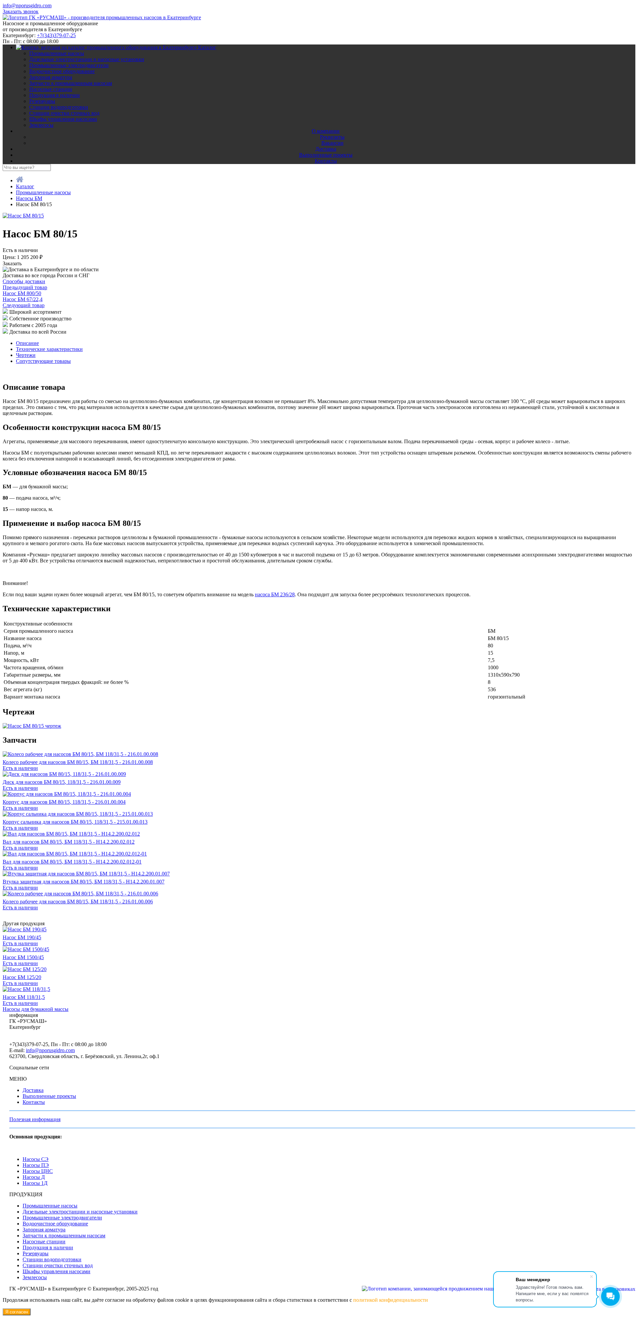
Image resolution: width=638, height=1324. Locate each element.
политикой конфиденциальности (390, 1300)
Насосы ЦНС (38, 1171)
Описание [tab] (27, 343)
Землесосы (41, 125)
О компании (326, 131)
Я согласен (16, 1311)
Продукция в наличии (54, 95)
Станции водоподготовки (58, 107)
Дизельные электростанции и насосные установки (86, 59)
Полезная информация (34, 1119)
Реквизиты (332, 137)
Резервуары (42, 101)
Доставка (325, 149)
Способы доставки (24, 281)
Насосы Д (34, 1177)
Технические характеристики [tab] (49, 349)
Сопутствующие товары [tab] (43, 361)
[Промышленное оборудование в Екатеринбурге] (102, 17)
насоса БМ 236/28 (275, 594)
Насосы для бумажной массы (35, 1009)
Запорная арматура (50, 77)
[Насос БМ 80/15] (23, 215)
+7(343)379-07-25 (56, 35)
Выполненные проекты (326, 155)
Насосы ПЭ (36, 1165)
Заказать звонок (21, 11)
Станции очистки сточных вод (64, 113)
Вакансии (332, 143)
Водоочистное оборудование (62, 71)
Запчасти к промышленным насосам (70, 83)
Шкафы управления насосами (63, 119)
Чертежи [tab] (26, 355)
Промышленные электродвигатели (69, 65)
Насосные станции (50, 89)
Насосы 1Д (35, 1183)
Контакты (326, 161)
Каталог (207, 47)
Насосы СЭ (36, 1159)
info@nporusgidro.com (27, 5)
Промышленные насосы (56, 53)
